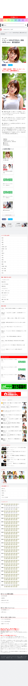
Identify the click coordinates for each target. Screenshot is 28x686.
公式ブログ (6, 142)
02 (6, 504)
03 (9, 504)
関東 (5, 20)
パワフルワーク (5, 288)
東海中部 (8, 20)
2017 (2, 535)
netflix (3, 493)
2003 (2, 585)
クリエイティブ (5, 295)
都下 (2, 251)
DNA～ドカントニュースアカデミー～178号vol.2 (10, 226)
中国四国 (19, 20)
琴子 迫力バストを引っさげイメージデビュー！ (12, 410)
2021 (2, 521)
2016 (2, 539)
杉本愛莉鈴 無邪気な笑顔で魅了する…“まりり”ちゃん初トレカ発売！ (13, 322)
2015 (2, 542)
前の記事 (9, 224)
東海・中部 (4, 261)
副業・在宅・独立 (5, 299)
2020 (2, 525)
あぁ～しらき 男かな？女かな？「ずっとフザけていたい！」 (12, 326)
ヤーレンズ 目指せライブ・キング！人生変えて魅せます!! (11, 349)
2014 (2, 546)
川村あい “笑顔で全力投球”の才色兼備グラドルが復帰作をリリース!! (13, 308)
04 (11, 504)
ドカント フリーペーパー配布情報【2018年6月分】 (8, 209)
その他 (3, 301)
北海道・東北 (4, 266)
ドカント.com (19, 656)
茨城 (2, 259)
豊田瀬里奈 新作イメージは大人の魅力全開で (7, 159)
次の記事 (18, 223)
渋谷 (2, 240)
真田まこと (4, 490)
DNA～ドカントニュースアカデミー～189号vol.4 (7, 184)
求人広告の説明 (4, 595)
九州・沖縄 (4, 270)
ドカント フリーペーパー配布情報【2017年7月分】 (18, 225)
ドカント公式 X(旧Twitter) (6, 619)
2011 (2, 557)
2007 (2, 571)
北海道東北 (16, 20)
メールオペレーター (5, 279)
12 (15, 509)
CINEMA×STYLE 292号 (8, 29)
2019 (2, 528)
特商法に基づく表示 (5, 600)
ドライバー (4, 297)
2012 (2, 553)
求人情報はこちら (14, 17)
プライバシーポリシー (5, 602)
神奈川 (3, 253)
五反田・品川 (4, 246)
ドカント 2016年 (5, 497)
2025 (2, 507)
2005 (2, 578)
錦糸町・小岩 (4, 248)
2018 (2, 532)
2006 (2, 574)
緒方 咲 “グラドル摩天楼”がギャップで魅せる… (12, 434)
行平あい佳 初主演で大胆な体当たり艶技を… (12, 422)
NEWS (7, 44)
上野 (2, 244)
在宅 (2, 272)
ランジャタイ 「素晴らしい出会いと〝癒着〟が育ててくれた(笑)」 (13, 318)
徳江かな (3, 488)
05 (13, 504)
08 (6, 516)
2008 (2, 567)
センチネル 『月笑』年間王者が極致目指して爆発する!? (11, 336)
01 (4, 504)
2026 (2, 504)
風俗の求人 (4, 281)
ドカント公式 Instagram (5, 621)
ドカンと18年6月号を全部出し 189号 (8, 172)
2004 (2, 581)
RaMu (3, 495)
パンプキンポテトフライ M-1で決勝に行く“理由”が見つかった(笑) (13, 344)
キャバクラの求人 (5, 284)
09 (8, 516)
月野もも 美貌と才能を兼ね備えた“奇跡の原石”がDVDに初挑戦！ (13, 340)
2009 (2, 564)
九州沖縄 (23, 20)
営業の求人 (4, 286)
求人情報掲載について (5, 609)
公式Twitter (6, 143)
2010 (2, 560)
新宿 (2, 237)
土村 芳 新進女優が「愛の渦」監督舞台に (11, 426)
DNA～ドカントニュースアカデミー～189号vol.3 (7, 197)
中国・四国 (4, 268)
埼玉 (2, 255)
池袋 (2, 242)
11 (13, 516)
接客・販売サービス (5, 292)
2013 (2, 549)
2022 (2, 518)
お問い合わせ (3, 612)
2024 (2, 511)
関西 (12, 20)
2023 (2, 514)
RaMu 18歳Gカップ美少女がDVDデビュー (11, 406)
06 (16, 504)
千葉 (2, 257)
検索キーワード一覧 (5, 623)
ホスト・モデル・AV (5, 290)
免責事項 (3, 598)
